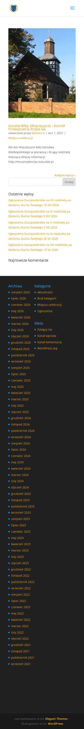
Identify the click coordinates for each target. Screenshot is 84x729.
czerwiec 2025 (20, 380)
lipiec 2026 (18, 298)
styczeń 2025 (20, 412)
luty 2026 (17, 330)
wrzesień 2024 (21, 437)
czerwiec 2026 (20, 305)
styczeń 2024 (20, 487)
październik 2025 (22, 355)
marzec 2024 (20, 475)
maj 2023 (17, 538)
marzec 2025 (20, 399)
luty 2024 (17, 481)
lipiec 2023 (18, 525)
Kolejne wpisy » (65, 175)
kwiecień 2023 (20, 544)
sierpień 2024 (20, 443)
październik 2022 (22, 582)
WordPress (55, 724)
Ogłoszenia (44, 311)
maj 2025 (17, 387)
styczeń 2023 (20, 563)
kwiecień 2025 (20, 393)
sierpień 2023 (20, 519)
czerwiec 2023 (20, 531)
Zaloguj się (44, 329)
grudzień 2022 (21, 569)
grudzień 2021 (21, 645)
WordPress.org (47, 348)
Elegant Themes (56, 719)
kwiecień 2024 (20, 468)
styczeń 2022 (20, 638)
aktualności (45, 292)
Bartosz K (38, 133)
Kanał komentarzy (49, 342)
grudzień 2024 (21, 418)
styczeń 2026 (20, 336)
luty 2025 (17, 405)
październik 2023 (22, 506)
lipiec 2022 (18, 601)
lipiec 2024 (18, 449)
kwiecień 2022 (20, 620)
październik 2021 (22, 657)
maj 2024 (17, 462)
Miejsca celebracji (20, 138)
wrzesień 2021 (21, 664)
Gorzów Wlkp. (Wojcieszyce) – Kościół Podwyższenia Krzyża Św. (36, 127)
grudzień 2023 (21, 494)
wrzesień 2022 (21, 588)
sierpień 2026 (20, 292)
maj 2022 (17, 613)
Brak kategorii (46, 298)
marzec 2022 (20, 626)
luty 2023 (17, 557)
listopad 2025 (20, 349)
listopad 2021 (20, 651)
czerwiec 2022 (20, 607)
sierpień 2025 (20, 368)
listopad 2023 (20, 500)
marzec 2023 (20, 550)
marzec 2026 (20, 324)
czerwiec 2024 (20, 456)
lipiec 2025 (18, 374)
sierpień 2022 (20, 594)
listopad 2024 (20, 424)
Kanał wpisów (46, 336)
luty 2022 (17, 632)
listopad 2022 (20, 575)
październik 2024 (22, 431)
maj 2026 (17, 311)
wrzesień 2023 (21, 512)
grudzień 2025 (21, 342)
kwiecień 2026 (20, 317)
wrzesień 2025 (21, 361)
